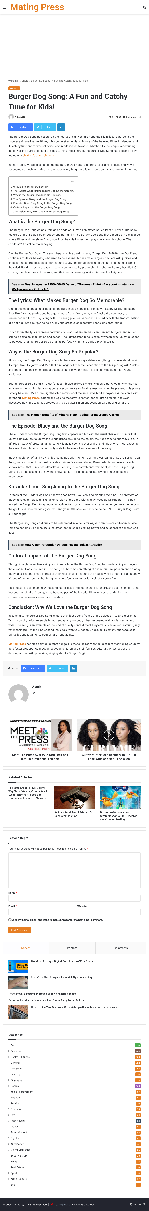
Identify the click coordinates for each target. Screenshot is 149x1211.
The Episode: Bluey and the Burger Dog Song (39, 199)
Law (13, 1115)
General (24, 80)
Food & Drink (18, 1120)
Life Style (16, 1068)
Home (14, 80)
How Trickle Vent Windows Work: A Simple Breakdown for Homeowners (74, 1007)
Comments (121, 948)
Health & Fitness (20, 1056)
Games (15, 1085)
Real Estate (17, 1167)
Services (16, 1103)
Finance (15, 1097)
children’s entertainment (38, 155)
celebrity (16, 1074)
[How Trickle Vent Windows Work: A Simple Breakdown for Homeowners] (18, 1012)
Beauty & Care (19, 1155)
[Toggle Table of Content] (70, 181)
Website (82, 906)
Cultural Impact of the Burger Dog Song (36, 207)
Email (12, 906)
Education (16, 1109)
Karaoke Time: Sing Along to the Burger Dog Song (42, 203)
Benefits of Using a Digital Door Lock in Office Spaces (63, 961)
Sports (14, 1173)
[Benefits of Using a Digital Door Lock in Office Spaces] (18, 966)
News (14, 1161)
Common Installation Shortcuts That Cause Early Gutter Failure (46, 1000)
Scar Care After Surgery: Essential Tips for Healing (61, 977)
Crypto (15, 1138)
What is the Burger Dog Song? (30, 186)
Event (14, 1184)
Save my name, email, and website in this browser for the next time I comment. (57, 919)
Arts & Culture (19, 1178)
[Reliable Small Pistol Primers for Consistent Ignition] (74, 797)
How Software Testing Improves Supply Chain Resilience (42, 993)
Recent (25, 948)
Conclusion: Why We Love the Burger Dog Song (41, 211)
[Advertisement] (74, 45)
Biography (16, 1080)
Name (12, 892)
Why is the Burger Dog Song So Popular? (37, 195)
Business (16, 1051)
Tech (13, 1045)
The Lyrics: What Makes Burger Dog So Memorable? (43, 190)
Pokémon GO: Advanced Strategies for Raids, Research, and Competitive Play (119, 816)
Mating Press (31, 398)
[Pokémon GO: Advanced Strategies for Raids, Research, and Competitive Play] (120, 797)
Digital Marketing (20, 1149)
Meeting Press (61, 1204)
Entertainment (19, 1132)
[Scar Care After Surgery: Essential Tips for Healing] (18, 982)
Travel (14, 1126)
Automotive (17, 1144)
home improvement (22, 1091)
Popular (72, 948)
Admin (18, 117)
